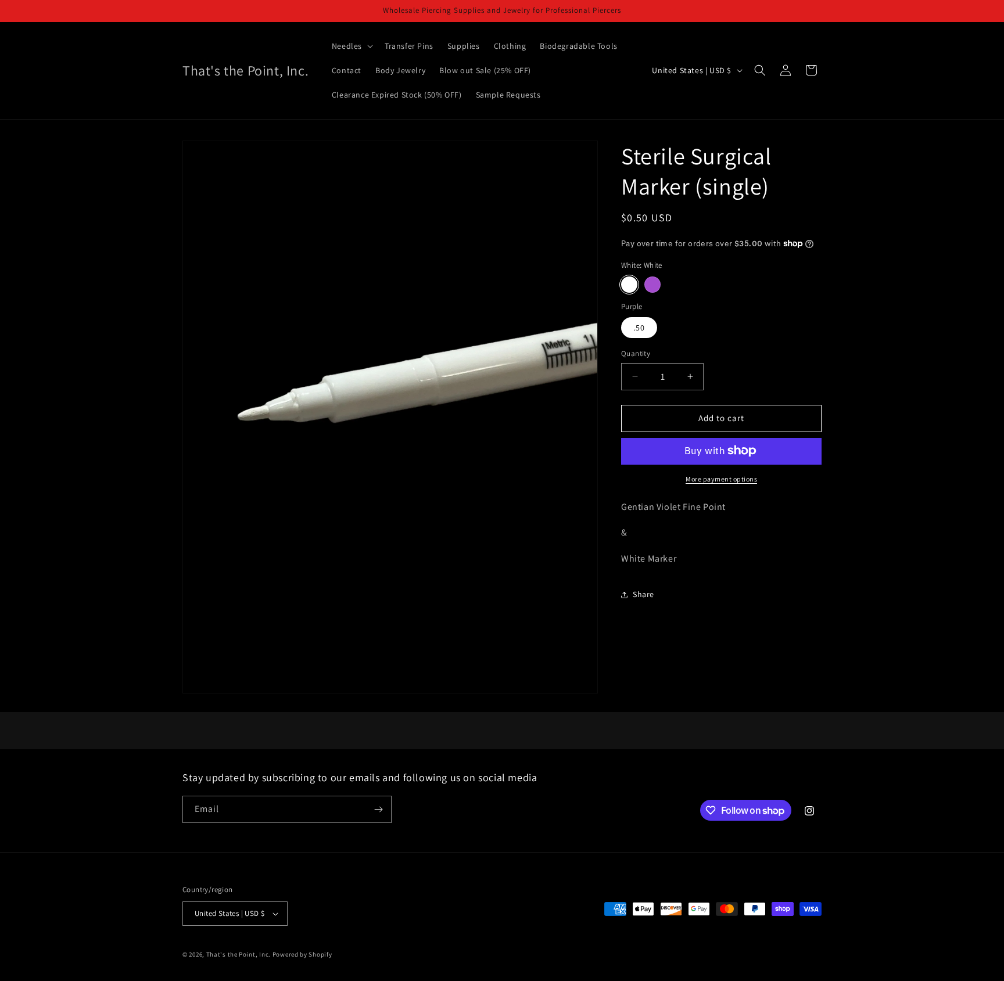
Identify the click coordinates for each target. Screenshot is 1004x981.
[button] (351, 46)
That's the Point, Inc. (238, 954)
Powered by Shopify (302, 954)
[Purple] (652, 284)
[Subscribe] (378, 809)
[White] (629, 284)
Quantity (635, 353)
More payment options (721, 478)
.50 (639, 327)
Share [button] (643, 594)
